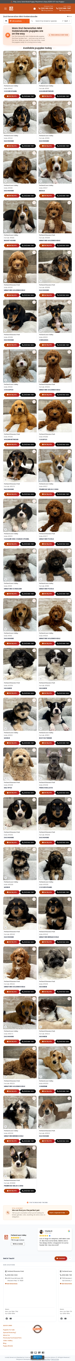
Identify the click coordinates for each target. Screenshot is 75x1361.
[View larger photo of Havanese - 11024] (69, 998)
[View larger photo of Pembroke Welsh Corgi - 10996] (34, 1148)
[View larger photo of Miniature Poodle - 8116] (69, 551)
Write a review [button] (18, 1244)
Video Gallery (7, 1341)
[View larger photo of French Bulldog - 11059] (69, 750)
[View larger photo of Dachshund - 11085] (34, 302)
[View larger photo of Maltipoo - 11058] (34, 750)
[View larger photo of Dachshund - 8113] (34, 600)
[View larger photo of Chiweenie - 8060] (69, 1048)
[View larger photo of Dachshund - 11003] (69, 1098)
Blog (4, 1343)
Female (44, 88)
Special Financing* (9, 1332)
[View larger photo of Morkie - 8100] (34, 700)
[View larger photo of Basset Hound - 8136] (34, 202)
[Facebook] (6, 1318)
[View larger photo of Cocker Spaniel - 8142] (34, 53)
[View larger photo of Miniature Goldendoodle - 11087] (34, 252)
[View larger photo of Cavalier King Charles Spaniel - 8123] (34, 501)
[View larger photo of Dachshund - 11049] (34, 899)
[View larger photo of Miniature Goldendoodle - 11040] (34, 949)
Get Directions (12, 1284)
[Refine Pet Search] (6, 21)
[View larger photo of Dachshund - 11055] (34, 799)
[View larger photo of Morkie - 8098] (34, 849)
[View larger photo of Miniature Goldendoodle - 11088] (69, 202)
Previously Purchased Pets (12, 1338)
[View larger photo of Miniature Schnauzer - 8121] (34, 551)
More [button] (70, 16)
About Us (6, 1335)
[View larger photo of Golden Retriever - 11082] (34, 401)
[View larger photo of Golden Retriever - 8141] (69, 53)
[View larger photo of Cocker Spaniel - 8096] (69, 849)
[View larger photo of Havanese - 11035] (69, 949)
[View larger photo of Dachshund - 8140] (34, 103)
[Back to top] (70, 1258)
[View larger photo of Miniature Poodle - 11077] (69, 501)
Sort (66, 21)
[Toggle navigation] (5, 9)
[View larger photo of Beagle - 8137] (69, 153)
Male (8, 88)
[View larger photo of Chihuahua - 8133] (69, 302)
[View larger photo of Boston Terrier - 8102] (69, 700)
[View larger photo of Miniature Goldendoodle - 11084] (69, 352)
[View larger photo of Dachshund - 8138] (34, 153)
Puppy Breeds (8, 1346)
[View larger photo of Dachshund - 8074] (34, 998)
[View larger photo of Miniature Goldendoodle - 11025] (34, 1048)
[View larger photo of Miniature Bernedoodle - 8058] (34, 1098)
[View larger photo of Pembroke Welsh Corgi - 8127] (69, 451)
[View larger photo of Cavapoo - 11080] (69, 401)
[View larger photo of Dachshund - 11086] (69, 252)
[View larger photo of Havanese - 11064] (34, 650)
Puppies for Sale (9, 1330)
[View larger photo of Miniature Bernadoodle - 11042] (69, 899)
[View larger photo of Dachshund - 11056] (69, 799)
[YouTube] (10, 1318)
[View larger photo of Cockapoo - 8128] (34, 352)
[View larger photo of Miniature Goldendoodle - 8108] (69, 600)
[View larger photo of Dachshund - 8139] (69, 103)
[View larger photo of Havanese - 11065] (69, 650)
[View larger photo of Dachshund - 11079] (34, 451)
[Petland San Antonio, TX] (11, 9)
